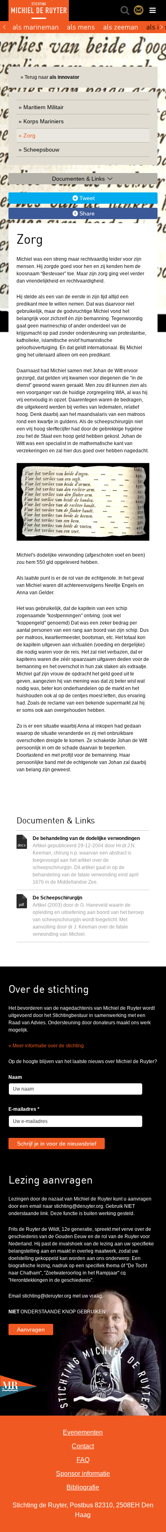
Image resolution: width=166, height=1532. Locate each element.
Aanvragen (31, 1329)
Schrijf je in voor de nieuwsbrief (56, 1143)
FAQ (83, 1459)
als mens (81, 27)
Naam (15, 1077)
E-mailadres (23, 1109)
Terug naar (52, 77)
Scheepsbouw (41, 149)
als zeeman (120, 27)
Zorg (29, 135)
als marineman (35, 27)
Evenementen (83, 1432)
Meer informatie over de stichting (48, 1046)
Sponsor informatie (83, 1473)
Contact (138, 10)
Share (87, 213)
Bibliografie (82, 1487)
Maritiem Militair (43, 107)
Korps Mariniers (43, 121)
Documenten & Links (79, 178)
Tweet (87, 198)
